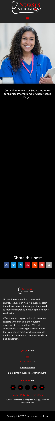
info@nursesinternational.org (30, 372)
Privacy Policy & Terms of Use (27, 394)
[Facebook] (13, 387)
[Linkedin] (34, 387)
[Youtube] (42, 387)
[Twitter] (20, 387)
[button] (27, 19)
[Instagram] (27, 387)
